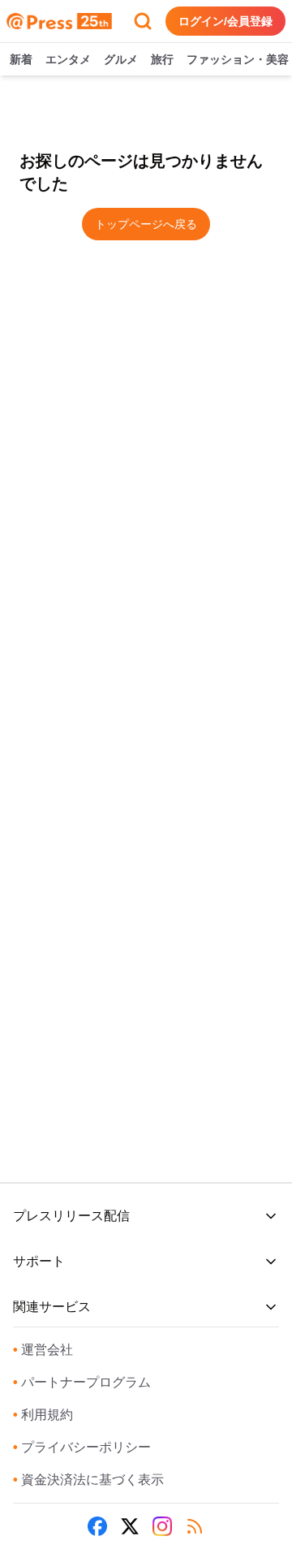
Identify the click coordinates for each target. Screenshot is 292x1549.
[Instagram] (162, 1526)
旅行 (162, 59)
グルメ (121, 59)
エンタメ (68, 59)
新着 (21, 59)
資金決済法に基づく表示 (88, 1479)
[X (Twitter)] (130, 1526)
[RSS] (194, 1526)
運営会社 (43, 1350)
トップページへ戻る (146, 224)
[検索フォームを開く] (142, 21)
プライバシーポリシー (82, 1447)
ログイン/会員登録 (225, 21)
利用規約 (43, 1415)
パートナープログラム (82, 1382)
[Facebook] (97, 1526)
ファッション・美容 (238, 59)
